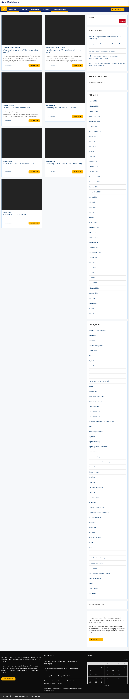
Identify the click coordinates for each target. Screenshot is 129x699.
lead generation (94, 497)
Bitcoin (91, 371)
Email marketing (94, 457)
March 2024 (93, 162)
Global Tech (13, 9)
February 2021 (93, 303)
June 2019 (92, 313)
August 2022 (93, 258)
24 (102, 678)
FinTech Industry (94, 472)
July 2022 (92, 263)
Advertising (93, 335)
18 (107, 675)
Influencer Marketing (96, 487)
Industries (24, 9)
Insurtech (92, 492)
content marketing (95, 401)
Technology (93, 568)
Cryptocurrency (94, 411)
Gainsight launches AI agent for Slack (102, 51)
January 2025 (93, 111)
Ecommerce (93, 452)
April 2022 (92, 278)
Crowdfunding (94, 406)
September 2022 (95, 253)
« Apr (105, 685)
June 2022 (92, 268)
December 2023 (94, 177)
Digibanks (92, 437)
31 (101, 682)
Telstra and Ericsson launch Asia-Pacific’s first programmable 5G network (104, 57)
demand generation (96, 432)
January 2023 (93, 232)
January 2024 (93, 172)
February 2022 (94, 288)
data (90, 426)
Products (46, 9)
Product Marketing (95, 517)
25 (107, 678)
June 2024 (92, 146)
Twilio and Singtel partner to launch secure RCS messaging (105, 38)
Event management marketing (99, 462)
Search (91, 18)
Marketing (92, 502)
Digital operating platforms (98, 447)
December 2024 (94, 116)
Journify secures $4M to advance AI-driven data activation (105, 45)
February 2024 (94, 167)
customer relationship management (101, 421)
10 (101, 671)
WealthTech (93, 593)
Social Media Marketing (97, 558)
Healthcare (93, 477)
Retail (91, 543)
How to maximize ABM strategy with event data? (63, 51)
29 (90, 682)
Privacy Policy (95, 639)
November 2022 (94, 242)
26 (113, 678)
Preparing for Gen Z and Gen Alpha (61, 108)
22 (90, 678)
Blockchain (92, 376)
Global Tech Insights (10, 2)
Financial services (95, 467)
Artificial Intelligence (96, 346)
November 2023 (94, 182)
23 (96, 678)
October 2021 (93, 293)
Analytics (92, 341)
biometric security (95, 366)
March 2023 (93, 222)
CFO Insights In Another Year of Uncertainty (64, 163)
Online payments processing (99, 512)
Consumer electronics (96, 396)
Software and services (96, 563)
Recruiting (92, 528)
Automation (93, 351)
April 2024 (92, 157)
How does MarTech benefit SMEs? (17, 108)
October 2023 (93, 187)
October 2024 (93, 126)
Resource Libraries (59, 9)
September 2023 (95, 192)
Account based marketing (98, 330)
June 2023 (92, 207)
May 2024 (92, 151)
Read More (34, 65)
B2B (90, 356)
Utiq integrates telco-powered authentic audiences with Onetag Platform (107, 64)
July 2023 (92, 202)
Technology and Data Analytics (99, 573)
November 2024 (94, 121)
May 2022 (92, 273)
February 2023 (94, 227)
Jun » (109, 685)
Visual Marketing (94, 588)
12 (113, 671)
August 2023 (93, 197)
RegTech (92, 533)
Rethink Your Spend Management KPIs (19, 163)
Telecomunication (95, 578)
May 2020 (92, 308)
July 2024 (92, 141)
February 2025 (94, 106)
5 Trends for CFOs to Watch (14, 214)
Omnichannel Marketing (97, 507)
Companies (35, 9)
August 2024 (93, 136)
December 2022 (94, 237)
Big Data (92, 361)
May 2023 (92, 212)
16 (96, 675)
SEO (90, 553)
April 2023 (92, 217)
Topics (91, 583)
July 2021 (92, 298)
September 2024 (95, 131)
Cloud (91, 386)
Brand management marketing (99, 381)
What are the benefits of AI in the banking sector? (20, 51)
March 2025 (93, 101)
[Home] (4, 9)
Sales (91, 548)
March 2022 (93, 283)
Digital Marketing (94, 442)
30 (96, 682)
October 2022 (93, 248)
